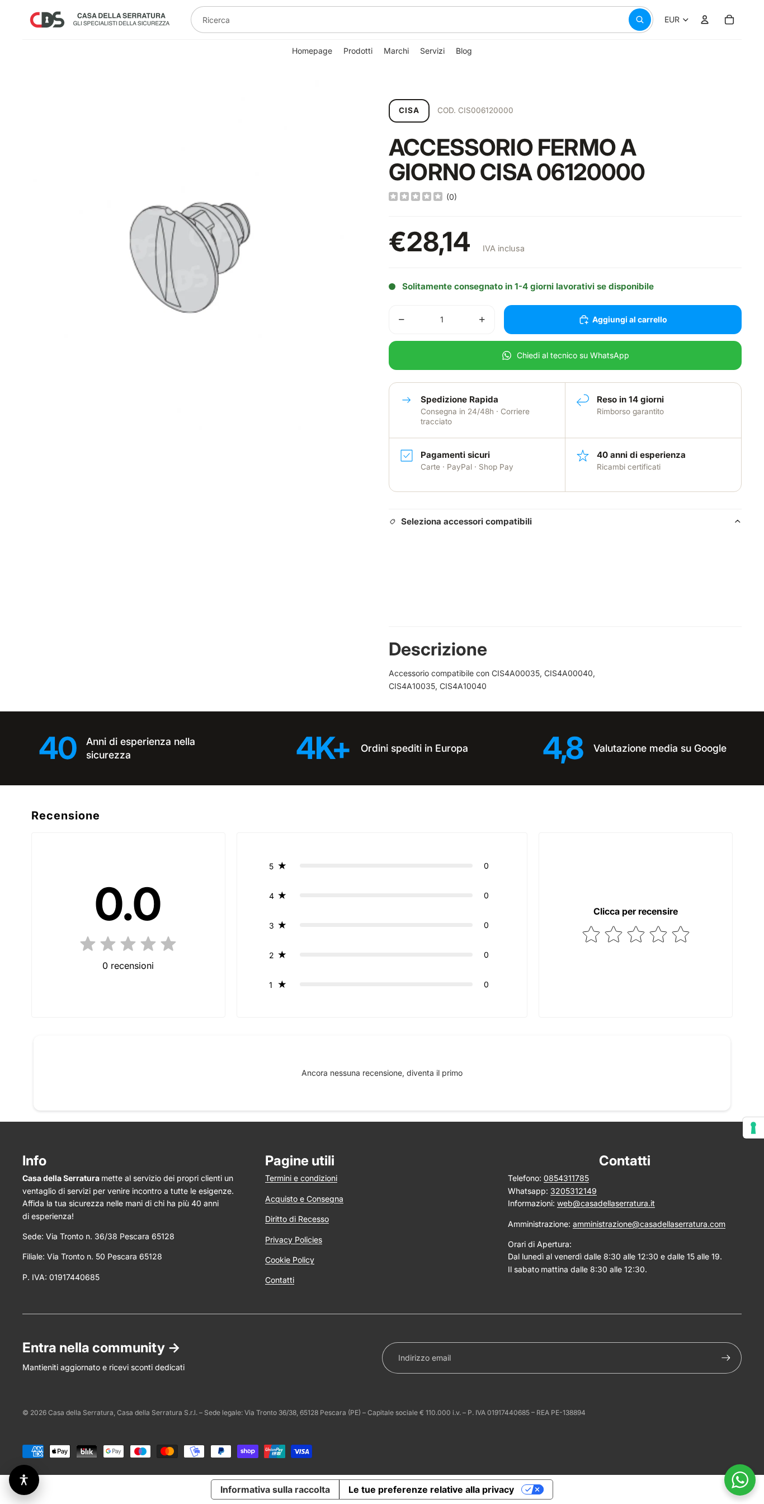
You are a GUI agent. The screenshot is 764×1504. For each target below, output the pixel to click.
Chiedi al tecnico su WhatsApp (573, 355)
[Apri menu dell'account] (704, 19)
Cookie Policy (289, 1259)
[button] (382, 865)
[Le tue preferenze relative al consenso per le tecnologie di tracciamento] (753, 1127)
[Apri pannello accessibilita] (24, 1480)
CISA (409, 110)
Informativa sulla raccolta (275, 1489)
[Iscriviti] (726, 1358)
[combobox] (396, 19)
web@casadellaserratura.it (606, 1203)
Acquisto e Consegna (304, 1198)
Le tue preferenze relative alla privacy (431, 1489)
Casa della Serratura (81, 1412)
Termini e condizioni (301, 1178)
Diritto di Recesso (297, 1219)
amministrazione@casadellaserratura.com (649, 1224)
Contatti (279, 1280)
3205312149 (573, 1191)
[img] (415, 197)
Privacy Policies (293, 1239)
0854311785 (566, 1178)
